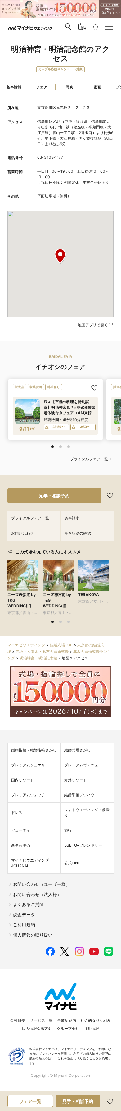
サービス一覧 (41, 1020)
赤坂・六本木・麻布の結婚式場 (42, 651)
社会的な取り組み (96, 1020)
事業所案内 (66, 1020)
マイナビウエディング (26, 645)
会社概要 (17, 1020)
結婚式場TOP (61, 645)
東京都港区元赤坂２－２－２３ (63, 107)
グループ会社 (68, 1028)
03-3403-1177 (50, 157)
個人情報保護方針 (37, 1028)
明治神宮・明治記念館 (38, 658)
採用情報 (91, 1028)
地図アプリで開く (93, 325)
